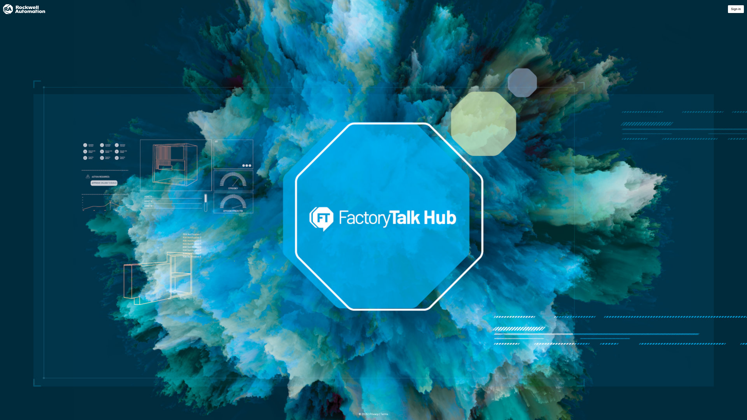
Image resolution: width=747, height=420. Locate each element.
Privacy (374, 414)
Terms (384, 414)
